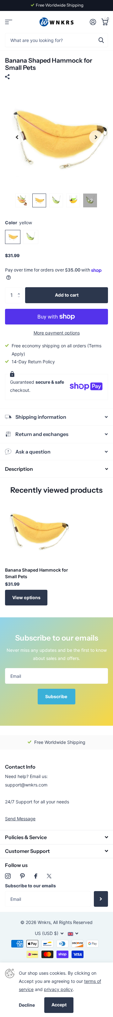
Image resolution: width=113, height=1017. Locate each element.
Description (19, 469)
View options (26, 597)
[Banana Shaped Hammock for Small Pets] (37, 530)
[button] (20, 289)
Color (18, 222)
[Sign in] (92, 21)
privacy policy (58, 989)
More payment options (57, 332)
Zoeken (101, 40)
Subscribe (56, 696)
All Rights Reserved (73, 922)
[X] (49, 876)
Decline (27, 1005)
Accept (59, 1004)
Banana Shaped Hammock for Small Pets (36, 573)
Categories (8, 22)
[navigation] (17, 137)
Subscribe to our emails (30, 885)
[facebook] (35, 876)
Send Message (20, 818)
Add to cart (66, 295)
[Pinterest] (22, 876)
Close (56, 837)
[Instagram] (8, 876)
